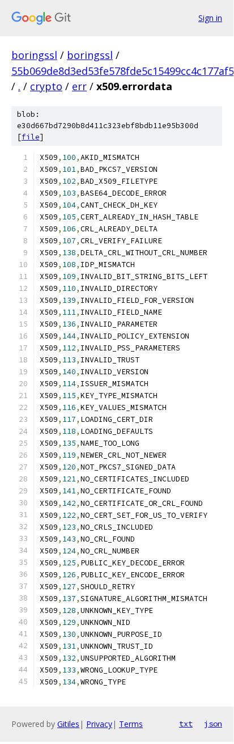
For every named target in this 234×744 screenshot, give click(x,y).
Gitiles (68, 723)
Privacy (99, 723)
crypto (46, 86)
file (31, 137)
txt (186, 723)
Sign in (210, 17)
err (79, 86)
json (213, 723)
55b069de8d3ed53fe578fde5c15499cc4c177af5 (122, 71)
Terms (131, 723)
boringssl (34, 55)
